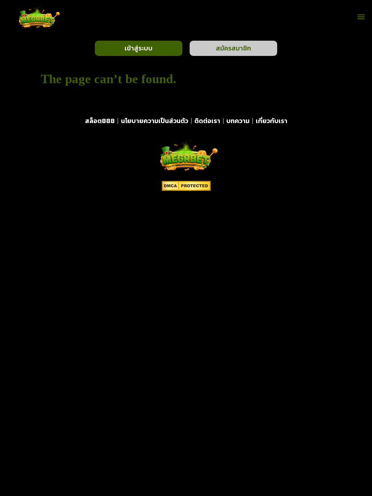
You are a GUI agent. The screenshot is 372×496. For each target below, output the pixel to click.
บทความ (238, 121)
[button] (361, 17)
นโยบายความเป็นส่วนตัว (154, 121)
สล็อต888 (100, 121)
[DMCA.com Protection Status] (186, 188)
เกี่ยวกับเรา (271, 121)
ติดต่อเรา (207, 121)
